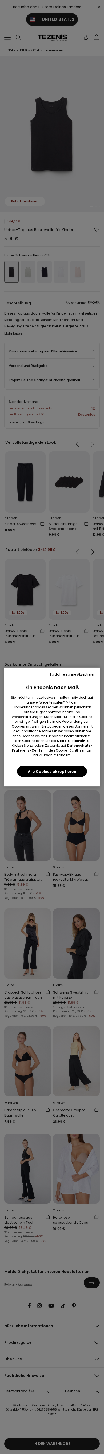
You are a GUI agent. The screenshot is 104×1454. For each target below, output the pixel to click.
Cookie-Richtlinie (73, 740)
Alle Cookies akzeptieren (52, 771)
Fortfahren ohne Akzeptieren (72, 674)
